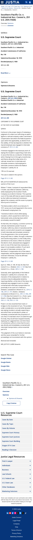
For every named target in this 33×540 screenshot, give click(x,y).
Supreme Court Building (11, 441)
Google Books (6, 362)
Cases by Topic (7, 424)
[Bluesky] (20, 513)
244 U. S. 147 (20, 267)
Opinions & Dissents (8, 86)
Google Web (5, 366)
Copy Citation (11, 403)
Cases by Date (7, 420)
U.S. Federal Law (8, 478)
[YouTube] (10, 513)
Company (16, 524)
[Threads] (18, 513)
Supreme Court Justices (11, 437)
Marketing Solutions (9, 491)
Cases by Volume (8, 428)
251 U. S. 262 (14, 147)
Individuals (6, 465)
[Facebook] (13, 513)
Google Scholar (6, 358)
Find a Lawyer (7, 461)
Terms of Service (16, 530)
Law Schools (6, 474)
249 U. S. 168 (19, 269)
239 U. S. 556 (24, 294)
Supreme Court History (10, 432)
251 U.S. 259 (12, 98)
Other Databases (8, 487)
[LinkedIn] (8, 513)
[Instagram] (15, 513)
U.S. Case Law (15, 6)
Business (5, 470)
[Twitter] (23, 513)
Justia (2, 6)
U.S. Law (7, 6)
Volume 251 (17, 8)
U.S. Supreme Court (26, 6)
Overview (4, 23)
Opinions (10, 23)
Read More (4, 73)
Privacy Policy (16, 533)
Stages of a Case (8, 445)
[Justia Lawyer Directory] (25, 513)
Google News (5, 370)
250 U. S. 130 (5, 300)
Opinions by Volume (7, 8)
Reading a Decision (9, 450)
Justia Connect (16, 517)
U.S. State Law (7, 483)
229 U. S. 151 (8, 292)
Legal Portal (16, 520)
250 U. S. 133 (14, 300)
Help (16, 527)
